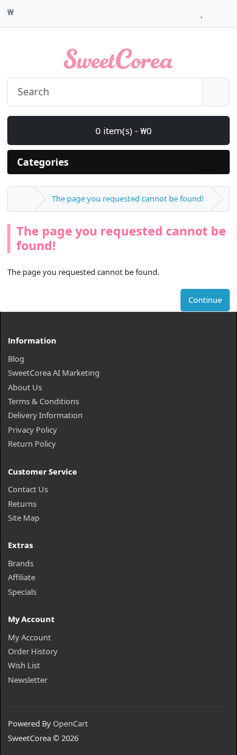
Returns (22, 503)
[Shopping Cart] (213, 10)
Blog (16, 358)
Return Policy (32, 443)
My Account (29, 637)
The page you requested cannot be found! (128, 198)
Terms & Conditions (43, 401)
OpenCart (70, 723)
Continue (205, 299)
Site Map (24, 517)
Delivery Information (45, 415)
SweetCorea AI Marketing (54, 372)
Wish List (24, 665)
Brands (20, 563)
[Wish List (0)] (201, 10)
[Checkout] (226, 10)
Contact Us (28, 489)
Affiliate (21, 577)
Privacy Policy (32, 429)
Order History (33, 651)
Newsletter (27, 679)
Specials (22, 591)
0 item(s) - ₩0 (122, 130)
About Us (25, 387)
